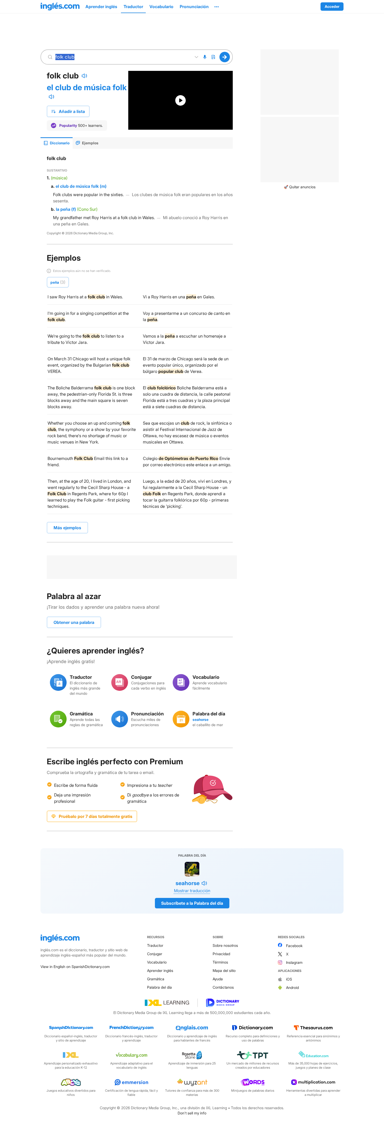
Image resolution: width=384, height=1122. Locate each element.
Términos (220, 962)
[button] (216, 6)
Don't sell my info (192, 1113)
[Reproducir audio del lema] (84, 76)
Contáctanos (223, 987)
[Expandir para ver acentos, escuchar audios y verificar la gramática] (196, 57)
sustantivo (57, 170)
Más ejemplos (67, 527)
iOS (289, 979)
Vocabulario (157, 962)
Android (292, 987)
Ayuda (218, 979)
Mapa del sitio (224, 970)
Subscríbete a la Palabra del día (192, 903)
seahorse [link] (200, 719)
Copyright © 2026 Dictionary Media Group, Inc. (80, 233)
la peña (63, 209)
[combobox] (122, 57)
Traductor (155, 945)
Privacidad (221, 954)
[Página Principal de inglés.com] (60, 6)
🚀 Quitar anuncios (300, 187)
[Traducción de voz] (205, 57)
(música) (59, 177)
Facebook (294, 945)
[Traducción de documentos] (213, 57)
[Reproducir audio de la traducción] (51, 96)
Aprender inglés (160, 970)
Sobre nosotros (225, 945)
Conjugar (154, 954)
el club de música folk (87, 87)
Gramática (155, 979)
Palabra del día (159, 987)
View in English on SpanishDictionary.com (75, 966)
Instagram (294, 962)
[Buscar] (224, 57)
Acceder (332, 6)
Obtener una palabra (74, 622)
